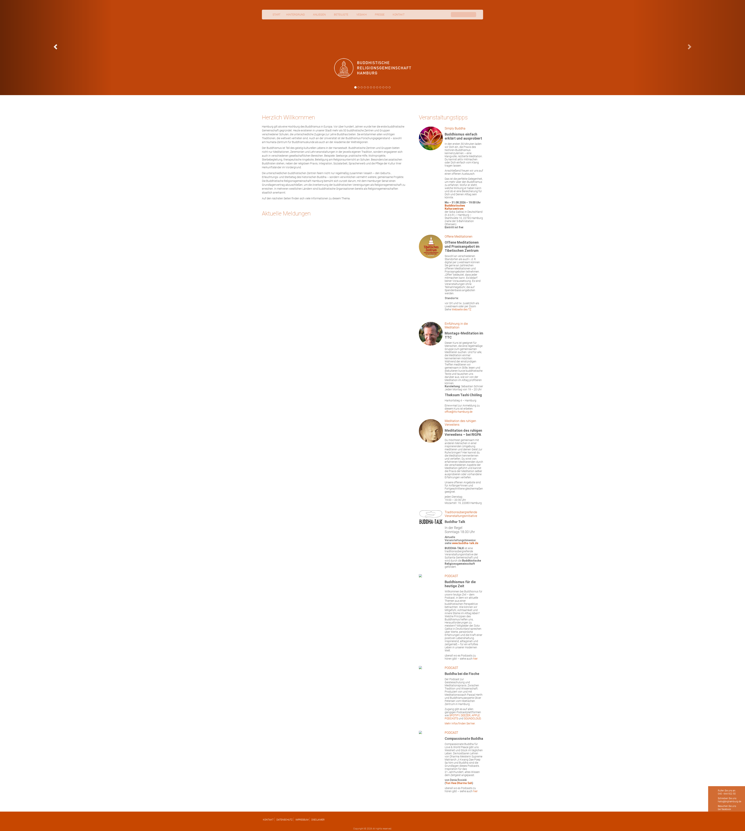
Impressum (301, 819)
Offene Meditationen (458, 236)
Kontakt (268, 819)
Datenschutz (284, 819)
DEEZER (465, 715)
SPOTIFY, (455, 715)
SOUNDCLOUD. (472, 718)
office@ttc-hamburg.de (458, 411)
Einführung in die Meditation (456, 325)
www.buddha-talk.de (465, 543)
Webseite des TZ (461, 309)
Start (276, 14)
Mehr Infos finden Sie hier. (460, 723)
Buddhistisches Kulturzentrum (455, 207)
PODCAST (451, 576)
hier (475, 658)
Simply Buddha (455, 128)
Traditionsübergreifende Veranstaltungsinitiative (461, 514)
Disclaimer (318, 819)
